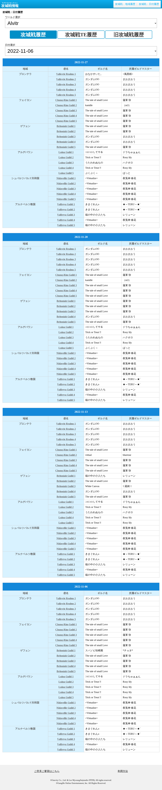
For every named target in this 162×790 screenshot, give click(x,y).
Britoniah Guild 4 (66, 141)
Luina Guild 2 (66, 157)
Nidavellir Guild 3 (66, 188)
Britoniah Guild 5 (66, 147)
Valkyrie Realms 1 (66, 74)
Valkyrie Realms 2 (66, 79)
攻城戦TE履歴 (81, 34)
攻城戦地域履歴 (125, 4)
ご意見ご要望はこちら (46, 771)
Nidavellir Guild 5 (66, 199)
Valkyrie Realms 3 (66, 84)
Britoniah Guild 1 (66, 126)
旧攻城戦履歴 (129, 34)
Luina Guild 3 (66, 162)
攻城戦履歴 (33, 34)
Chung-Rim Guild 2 (66, 105)
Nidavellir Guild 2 (66, 183)
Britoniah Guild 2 (66, 131)
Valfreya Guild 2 (66, 209)
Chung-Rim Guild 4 (66, 115)
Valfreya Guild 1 (66, 204)
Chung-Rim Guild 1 (66, 100)
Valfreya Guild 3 (66, 214)
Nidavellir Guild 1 (66, 178)
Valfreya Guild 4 (66, 220)
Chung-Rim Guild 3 (66, 110)
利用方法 (123, 771)
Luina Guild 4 (66, 167)
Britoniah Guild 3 (66, 136)
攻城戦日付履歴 (149, 4)
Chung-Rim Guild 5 (66, 121)
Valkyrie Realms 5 (66, 94)
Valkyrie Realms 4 (66, 89)
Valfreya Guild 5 (66, 225)
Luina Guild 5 (66, 173)
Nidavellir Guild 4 (66, 194)
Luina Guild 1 (66, 152)
